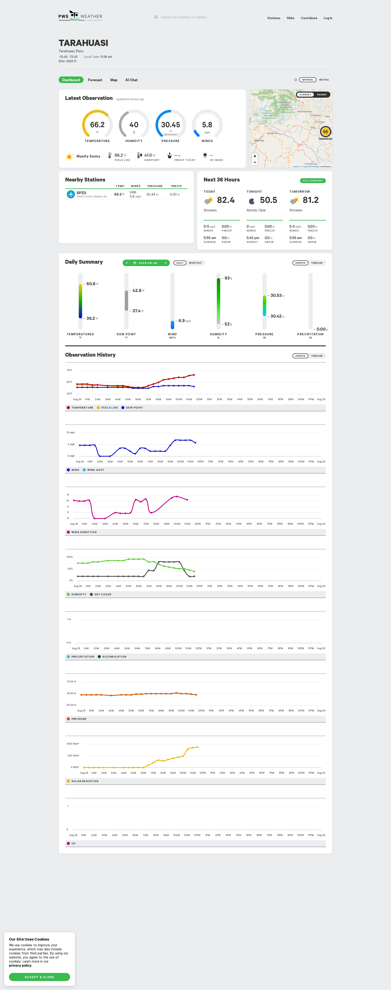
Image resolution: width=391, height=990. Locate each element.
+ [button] (255, 156)
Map (113, 81)
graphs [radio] (300, 263)
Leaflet (295, 166)
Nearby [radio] (322, 94)
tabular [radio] (317, 263)
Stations (273, 18)
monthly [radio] (195, 263)
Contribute (309, 18)
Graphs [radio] (300, 356)
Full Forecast (313, 180)
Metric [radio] (324, 80)
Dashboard (71, 81)
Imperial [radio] (308, 80)
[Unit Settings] (296, 80)
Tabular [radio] (317, 356)
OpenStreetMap (311, 166)
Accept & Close (39, 977)
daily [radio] (179, 263)
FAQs (290, 18)
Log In (328, 18)
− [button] (255, 162)
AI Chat (131, 81)
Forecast (95, 81)
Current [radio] (305, 94)
